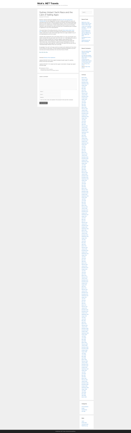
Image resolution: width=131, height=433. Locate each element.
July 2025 (84, 86)
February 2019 (85, 189)
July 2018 (84, 199)
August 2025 (84, 85)
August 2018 (84, 197)
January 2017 (84, 224)
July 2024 (84, 101)
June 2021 (84, 147)
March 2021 (84, 152)
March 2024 (84, 107)
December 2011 (85, 292)
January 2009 (84, 345)
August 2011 (84, 297)
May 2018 (84, 202)
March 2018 (84, 205)
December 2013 (85, 267)
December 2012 (85, 280)
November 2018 (85, 192)
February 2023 (85, 125)
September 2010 (85, 314)
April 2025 (84, 90)
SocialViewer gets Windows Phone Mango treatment (50, 70)
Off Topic (83, 411)
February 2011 (84, 306)
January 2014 (84, 266)
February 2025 (85, 93)
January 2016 (84, 233)
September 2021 (85, 143)
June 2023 (84, 121)
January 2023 (84, 127)
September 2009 (85, 333)
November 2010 (85, 311)
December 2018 (85, 191)
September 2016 (85, 228)
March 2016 (84, 230)
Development (84, 409)
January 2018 (84, 208)
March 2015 (84, 245)
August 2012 (84, 284)
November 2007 (85, 365)
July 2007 (84, 372)
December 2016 (85, 225)
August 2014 (84, 255)
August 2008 (84, 351)
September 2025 (85, 83)
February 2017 (85, 222)
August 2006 (84, 389)
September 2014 (85, 253)
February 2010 (85, 325)
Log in (83, 421)
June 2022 (84, 133)
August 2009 (84, 334)
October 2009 (84, 331)
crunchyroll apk (85, 59)
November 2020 (85, 158)
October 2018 (84, 194)
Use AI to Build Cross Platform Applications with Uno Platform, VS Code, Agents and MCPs (86, 33)
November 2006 (85, 384)
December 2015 (85, 234)
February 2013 (85, 277)
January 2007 (84, 381)
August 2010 (84, 316)
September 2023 (85, 116)
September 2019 (85, 178)
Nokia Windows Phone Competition (47, 69)
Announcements (85, 406)
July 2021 (84, 146)
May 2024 (84, 104)
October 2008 (84, 350)
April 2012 (84, 286)
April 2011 (84, 303)
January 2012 (84, 291)
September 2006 (85, 387)
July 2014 (84, 256)
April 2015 (84, 244)
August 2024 (84, 99)
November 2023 (85, 113)
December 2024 (85, 96)
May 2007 (84, 375)
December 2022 (85, 129)
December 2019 (85, 175)
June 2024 (84, 102)
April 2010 (84, 322)
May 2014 (84, 259)
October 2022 (84, 130)
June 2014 (84, 258)
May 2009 (84, 339)
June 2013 (84, 272)
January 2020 (84, 174)
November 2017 (85, 211)
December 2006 (85, 382)
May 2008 (84, 356)
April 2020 (84, 169)
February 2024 (85, 108)
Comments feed (85, 424)
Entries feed (84, 422)
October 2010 (84, 312)
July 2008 (84, 353)
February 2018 (85, 206)
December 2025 (85, 82)
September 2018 (85, 196)
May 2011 (84, 301)
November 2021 (85, 139)
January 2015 (84, 248)
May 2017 (84, 219)
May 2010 (84, 320)
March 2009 (84, 342)
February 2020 (85, 172)
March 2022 (84, 136)
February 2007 (85, 379)
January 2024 (84, 110)
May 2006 (84, 393)
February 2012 (85, 289)
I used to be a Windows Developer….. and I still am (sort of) (86, 28)
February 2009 (85, 344)
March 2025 (84, 91)
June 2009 (84, 337)
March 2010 (84, 323)
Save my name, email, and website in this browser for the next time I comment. (57, 99)
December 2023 (85, 111)
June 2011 (84, 300)
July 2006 (84, 390)
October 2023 (84, 115)
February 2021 (85, 153)
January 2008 (84, 362)
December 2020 (85, 157)
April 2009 (84, 340)
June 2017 (84, 217)
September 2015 (85, 236)
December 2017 (85, 210)
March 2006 (84, 397)
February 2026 (85, 79)
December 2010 (85, 309)
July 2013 (84, 270)
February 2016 (85, 231)
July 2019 (84, 182)
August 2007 (84, 370)
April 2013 (84, 273)
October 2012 (84, 283)
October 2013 (84, 269)
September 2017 (85, 214)
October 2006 (84, 386)
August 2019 (84, 180)
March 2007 (84, 378)
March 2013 (84, 275)
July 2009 (84, 336)
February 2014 (85, 264)
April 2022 (84, 135)
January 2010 (84, 326)
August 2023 (84, 118)
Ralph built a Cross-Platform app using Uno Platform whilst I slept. (86, 23)
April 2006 (84, 395)
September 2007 (85, 368)
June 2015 (84, 241)
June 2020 (84, 166)
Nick (82, 51)
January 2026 (84, 80)
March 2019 (84, 188)
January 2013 (84, 278)
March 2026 (84, 77)
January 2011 (84, 308)
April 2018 (84, 203)
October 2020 (84, 160)
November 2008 (85, 348)
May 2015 (84, 242)
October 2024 (84, 97)
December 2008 (85, 347)
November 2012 (85, 281)
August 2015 (84, 238)
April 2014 (84, 261)
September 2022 (85, 132)
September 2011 (85, 295)
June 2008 (84, 354)
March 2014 (84, 263)
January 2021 (84, 155)
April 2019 (84, 186)
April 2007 (84, 376)
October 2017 (84, 213)
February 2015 (85, 247)
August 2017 (84, 216)
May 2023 (84, 122)
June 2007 (84, 373)
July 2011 (83, 298)
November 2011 (85, 294)
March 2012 (84, 287)
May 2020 (84, 167)
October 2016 (84, 227)
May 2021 (84, 149)
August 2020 (84, 163)
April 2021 (84, 150)
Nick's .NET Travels (47, 3)
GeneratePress (72, 431)
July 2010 (84, 317)
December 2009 (85, 328)
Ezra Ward (84, 55)
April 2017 (84, 220)
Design (83, 408)
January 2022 (84, 138)
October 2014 (84, 252)
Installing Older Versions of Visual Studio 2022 (86, 52)
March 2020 (84, 171)
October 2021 (84, 141)
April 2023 (84, 124)
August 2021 (84, 144)
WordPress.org (85, 425)
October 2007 (84, 367)
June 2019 (84, 183)
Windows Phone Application (49, 57)
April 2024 (84, 105)
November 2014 (85, 250)
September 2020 (85, 161)
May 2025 (84, 88)
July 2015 (84, 239)
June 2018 (84, 200)
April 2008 (84, 358)
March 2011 (84, 305)
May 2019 (84, 185)
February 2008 (85, 361)
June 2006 (84, 392)
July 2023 (84, 119)
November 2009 (85, 329)
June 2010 (84, 319)
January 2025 (84, 94)
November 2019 (85, 177)
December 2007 (85, 364)
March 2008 (84, 359)
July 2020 (84, 164)
